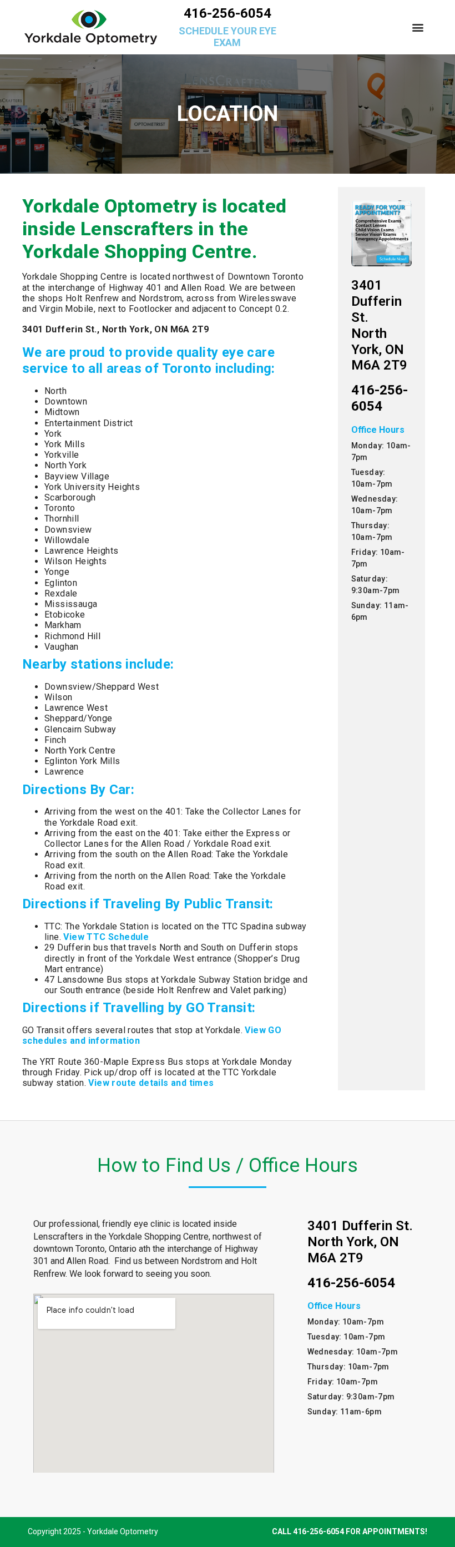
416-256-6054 (227, 13)
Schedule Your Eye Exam (227, 37)
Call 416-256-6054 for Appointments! (349, 1531)
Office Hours (378, 429)
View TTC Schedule (106, 937)
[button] (418, 27)
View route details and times (151, 1083)
